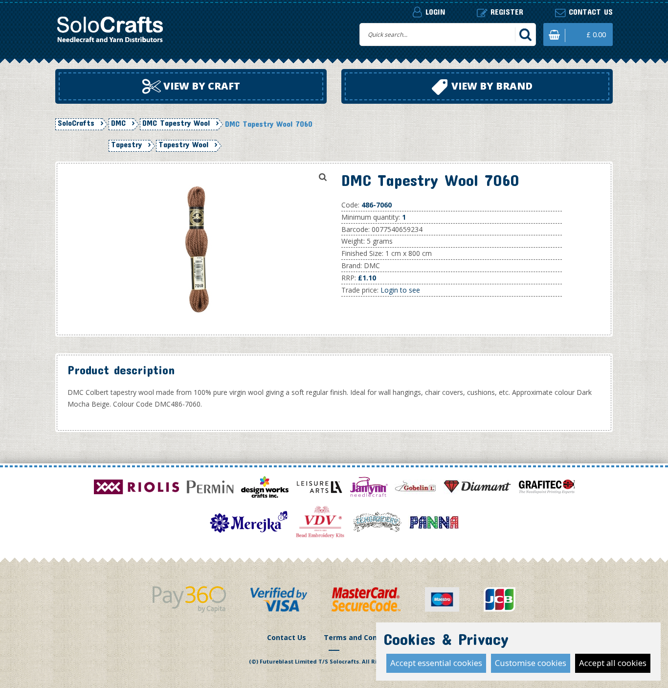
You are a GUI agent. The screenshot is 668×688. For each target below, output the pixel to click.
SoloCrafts (76, 122)
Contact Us (286, 637)
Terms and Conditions (362, 637)
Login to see (400, 290)
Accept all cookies (612, 662)
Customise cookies (530, 662)
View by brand (491, 85)
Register (505, 11)
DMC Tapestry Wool (176, 122)
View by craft (200, 85)
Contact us (589, 11)
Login (434, 11)
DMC (118, 122)
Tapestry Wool (183, 144)
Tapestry (126, 144)
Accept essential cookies (436, 662)
